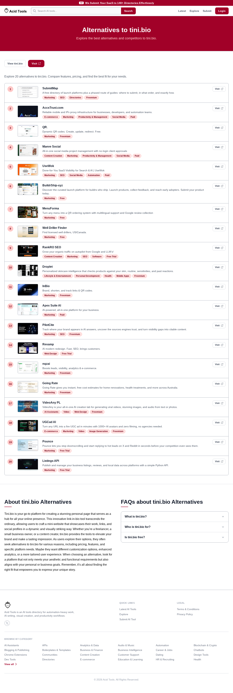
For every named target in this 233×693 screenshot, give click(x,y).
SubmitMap (50, 88)
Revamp (48, 344)
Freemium (91, 97)
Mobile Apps (122, 276)
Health (108, 276)
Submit (207, 10)
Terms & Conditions (188, 609)
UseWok (48, 165)
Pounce (47, 441)
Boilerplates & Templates (56, 650)
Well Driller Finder (54, 227)
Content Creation (53, 156)
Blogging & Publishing (16, 650)
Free (62, 198)
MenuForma (50, 208)
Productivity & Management (92, 117)
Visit (34, 63)
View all (9, 664)
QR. (45, 127)
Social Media (118, 117)
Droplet (47, 266)
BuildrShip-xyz (52, 185)
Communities (49, 654)
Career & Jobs (164, 650)
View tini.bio (15, 63)
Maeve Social (51, 146)
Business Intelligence (130, 650)
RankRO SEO (51, 247)
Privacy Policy (185, 614)
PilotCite (48, 324)
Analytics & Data (89, 645)
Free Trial (111, 256)
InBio (46, 286)
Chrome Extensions (15, 654)
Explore (194, 10)
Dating (159, 654)
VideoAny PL (51, 402)
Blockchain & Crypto (205, 645)
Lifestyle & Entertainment (57, 276)
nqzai (46, 363)
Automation (94, 175)
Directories (75, 97)
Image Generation (98, 431)
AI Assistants (51, 412)
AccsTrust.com (52, 107)
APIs (45, 645)
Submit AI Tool (127, 619)
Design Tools (201, 654)
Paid (133, 117)
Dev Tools (10, 659)
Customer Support (128, 654)
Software (97, 256)
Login (222, 10)
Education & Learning (130, 659)
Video (66, 412)
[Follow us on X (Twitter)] (7, 623)
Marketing (49, 97)
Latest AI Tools (127, 609)
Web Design (50, 353)
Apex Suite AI (51, 305)
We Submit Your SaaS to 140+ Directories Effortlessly (119, 2)
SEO (62, 97)
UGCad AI (49, 422)
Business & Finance (91, 650)
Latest (182, 10)
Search (128, 10)
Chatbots (199, 650)
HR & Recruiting (165, 659)
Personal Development (88, 276)
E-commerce (51, 117)
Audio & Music (126, 645)
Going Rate (50, 383)
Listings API (50, 460)
